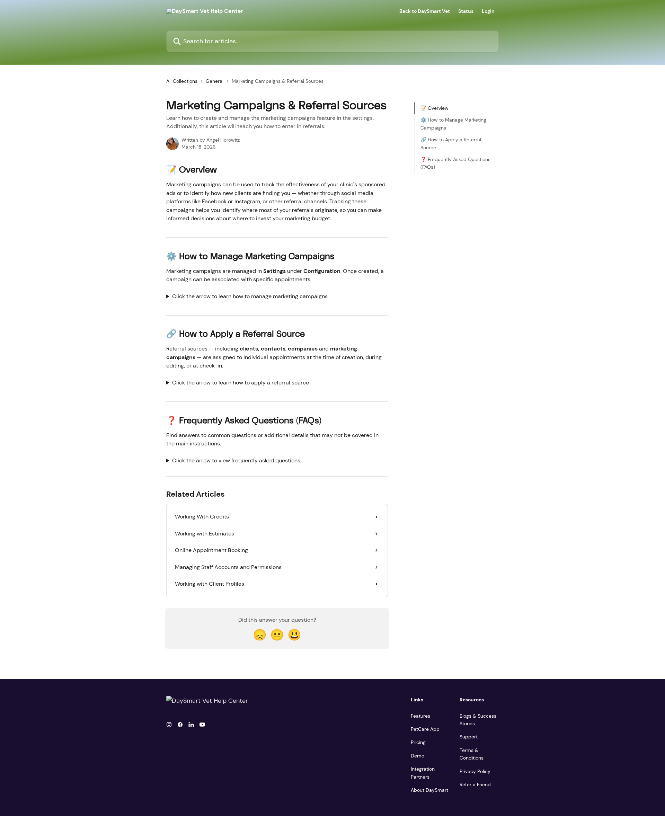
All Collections (181, 81)
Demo (417, 756)
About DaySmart (429, 790)
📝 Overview (434, 108)
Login (488, 11)
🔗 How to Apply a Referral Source (450, 143)
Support (469, 737)
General (214, 81)
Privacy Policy (475, 771)
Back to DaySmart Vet (424, 11)
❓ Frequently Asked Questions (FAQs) (455, 163)
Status (465, 11)
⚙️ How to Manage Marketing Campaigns (453, 124)
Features (420, 716)
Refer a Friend (475, 784)
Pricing (418, 742)
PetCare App (425, 729)
